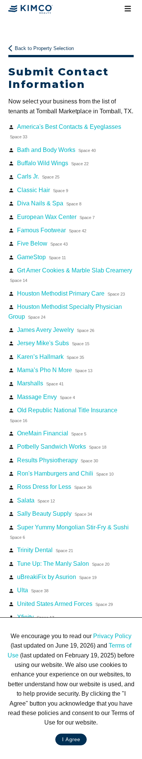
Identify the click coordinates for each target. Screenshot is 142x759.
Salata (36, 500)
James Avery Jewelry (55, 330)
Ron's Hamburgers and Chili (65, 473)
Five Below (42, 243)
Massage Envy (46, 397)
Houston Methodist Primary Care (71, 293)
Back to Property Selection (44, 48)
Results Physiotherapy (57, 460)
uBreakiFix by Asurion (57, 577)
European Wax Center (56, 217)
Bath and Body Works (56, 150)
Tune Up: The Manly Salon (63, 563)
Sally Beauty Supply (54, 513)
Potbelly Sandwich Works (61, 446)
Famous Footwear (51, 230)
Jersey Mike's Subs (53, 343)
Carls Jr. (38, 176)
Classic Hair (42, 190)
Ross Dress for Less (54, 487)
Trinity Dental (45, 550)
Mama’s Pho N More (54, 370)
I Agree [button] (71, 739)
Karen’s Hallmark (50, 357)
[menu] (128, 9)
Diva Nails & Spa (49, 203)
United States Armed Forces (65, 604)
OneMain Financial (51, 433)
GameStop (41, 257)
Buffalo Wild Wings (53, 163)
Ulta (32, 590)
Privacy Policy (112, 636)
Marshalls (40, 383)
